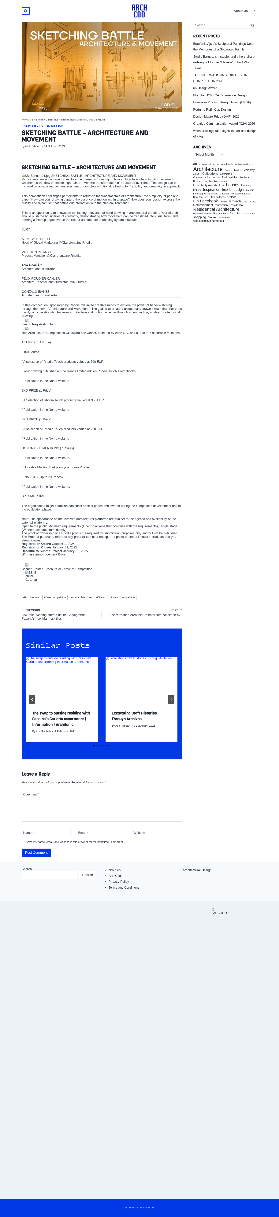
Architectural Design (43, 126)
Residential (236, 205)
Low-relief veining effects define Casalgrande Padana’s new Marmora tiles (53, 614)
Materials (224, 194)
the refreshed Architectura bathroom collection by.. (146, 613)
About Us (241, 11)
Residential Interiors (202, 213)
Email (83, 833)
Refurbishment (203, 205)
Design (197, 181)
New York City (200, 197)
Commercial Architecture (206, 177)
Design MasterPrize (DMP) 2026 (216, 116)
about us (115, 870)
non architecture (81, 597)
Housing (246, 185)
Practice (223, 202)
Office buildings (217, 197)
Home (25, 119)
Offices (231, 196)
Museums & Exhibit (241, 194)
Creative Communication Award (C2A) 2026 (224, 123)
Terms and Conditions (124, 887)
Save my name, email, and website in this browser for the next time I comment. (75, 841)
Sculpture (250, 213)
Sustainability (224, 217)
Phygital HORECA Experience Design (220, 95)
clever (196, 173)
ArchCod (115, 876)
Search (27, 869)
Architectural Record (244, 164)
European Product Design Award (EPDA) (222, 102)
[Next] (171, 699)
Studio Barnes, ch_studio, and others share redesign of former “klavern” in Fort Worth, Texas (224, 62)
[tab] (94, 746)
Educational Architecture (215, 181)
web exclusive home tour (208, 220)
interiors (250, 190)
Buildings (238, 170)
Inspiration (211, 189)
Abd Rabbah (32, 146)
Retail (240, 213)
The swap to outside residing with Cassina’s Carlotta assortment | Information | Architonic (61, 719)
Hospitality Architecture (208, 185)
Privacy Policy (119, 881)
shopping (199, 217)
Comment (31, 794)
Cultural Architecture (235, 177)
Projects (235, 201)
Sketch (101, 597)
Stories (212, 217)
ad (195, 164)
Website (139, 833)
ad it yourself (205, 164)
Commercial (226, 174)
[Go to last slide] (32, 699)
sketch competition (123, 597)
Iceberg (197, 190)
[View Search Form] (26, 11)
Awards (228, 170)
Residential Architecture (216, 209)
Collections (210, 173)
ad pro (216, 164)
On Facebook (205, 201)
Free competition (55, 597)
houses (232, 185)
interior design (233, 190)
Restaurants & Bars (224, 213)
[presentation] (62, 680)
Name (28, 833)
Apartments (227, 164)
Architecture (31, 597)
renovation (221, 205)
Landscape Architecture (205, 194)
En (253, 11)
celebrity (249, 169)
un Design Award (205, 88)
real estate (250, 201)
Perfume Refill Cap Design (212, 109)
